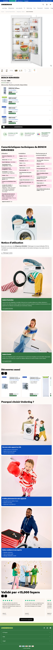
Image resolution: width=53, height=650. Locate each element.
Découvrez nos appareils (26, 619)
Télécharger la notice (7, 253)
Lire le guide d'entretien (7, 308)
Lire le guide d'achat (6, 361)
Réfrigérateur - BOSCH (20, 11)
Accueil (2, 11)
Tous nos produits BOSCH (10, 11)
